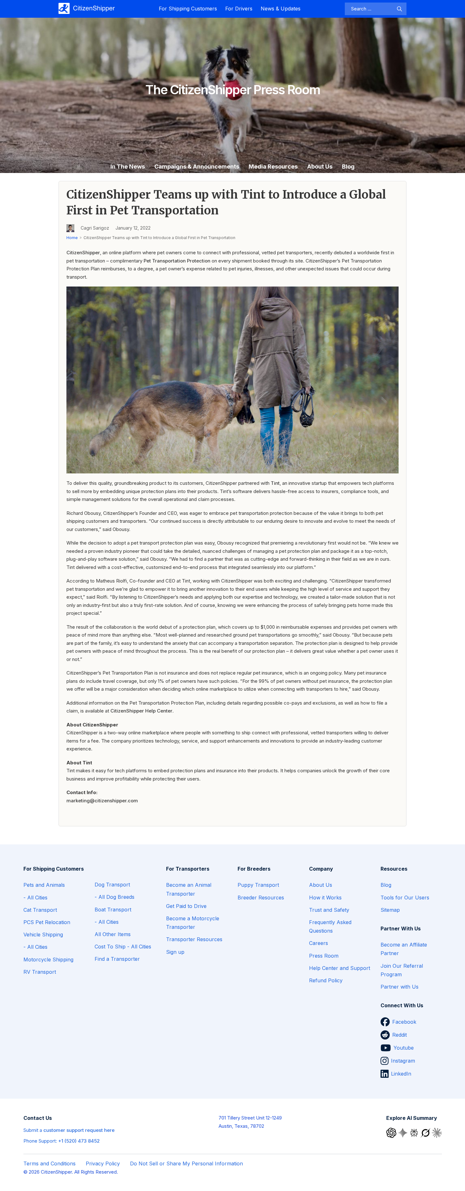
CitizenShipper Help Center (141, 711)
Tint (275, 483)
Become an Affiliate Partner (404, 948)
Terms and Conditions (49, 1163)
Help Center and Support (339, 968)
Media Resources (273, 166)
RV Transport (39, 972)
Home (72, 237)
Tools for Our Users (405, 897)
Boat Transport (113, 909)
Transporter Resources (194, 939)
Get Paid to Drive (186, 906)
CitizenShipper (83, 253)
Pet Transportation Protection (177, 261)
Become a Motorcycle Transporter (192, 922)
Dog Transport (112, 884)
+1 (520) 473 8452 (79, 1141)
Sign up (175, 952)
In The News (127, 166)
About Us (319, 166)
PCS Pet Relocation (46, 922)
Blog (348, 166)
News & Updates (281, 8)
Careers (318, 943)
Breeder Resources (261, 897)
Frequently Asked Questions (330, 926)
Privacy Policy (103, 1163)
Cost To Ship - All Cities (123, 946)
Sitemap (390, 910)
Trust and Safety (329, 910)
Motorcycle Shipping (48, 959)
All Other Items (113, 934)
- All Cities (35, 897)
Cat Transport (40, 910)
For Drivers (238, 8)
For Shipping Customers (188, 8)
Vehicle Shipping (43, 934)
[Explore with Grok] (426, 1132)
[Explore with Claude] (437, 1132)
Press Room (323, 956)
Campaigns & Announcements (196, 166)
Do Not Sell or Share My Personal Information (186, 1163)
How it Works (325, 897)
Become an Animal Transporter (188, 889)
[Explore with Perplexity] (414, 1132)
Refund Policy (326, 980)
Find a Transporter (117, 959)
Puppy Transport (258, 885)
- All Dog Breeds (114, 897)
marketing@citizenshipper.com (102, 801)
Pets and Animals (44, 885)
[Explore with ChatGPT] (392, 1132)
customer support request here (79, 1130)
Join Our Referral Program (402, 970)
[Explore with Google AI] (403, 1132)
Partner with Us (399, 987)
